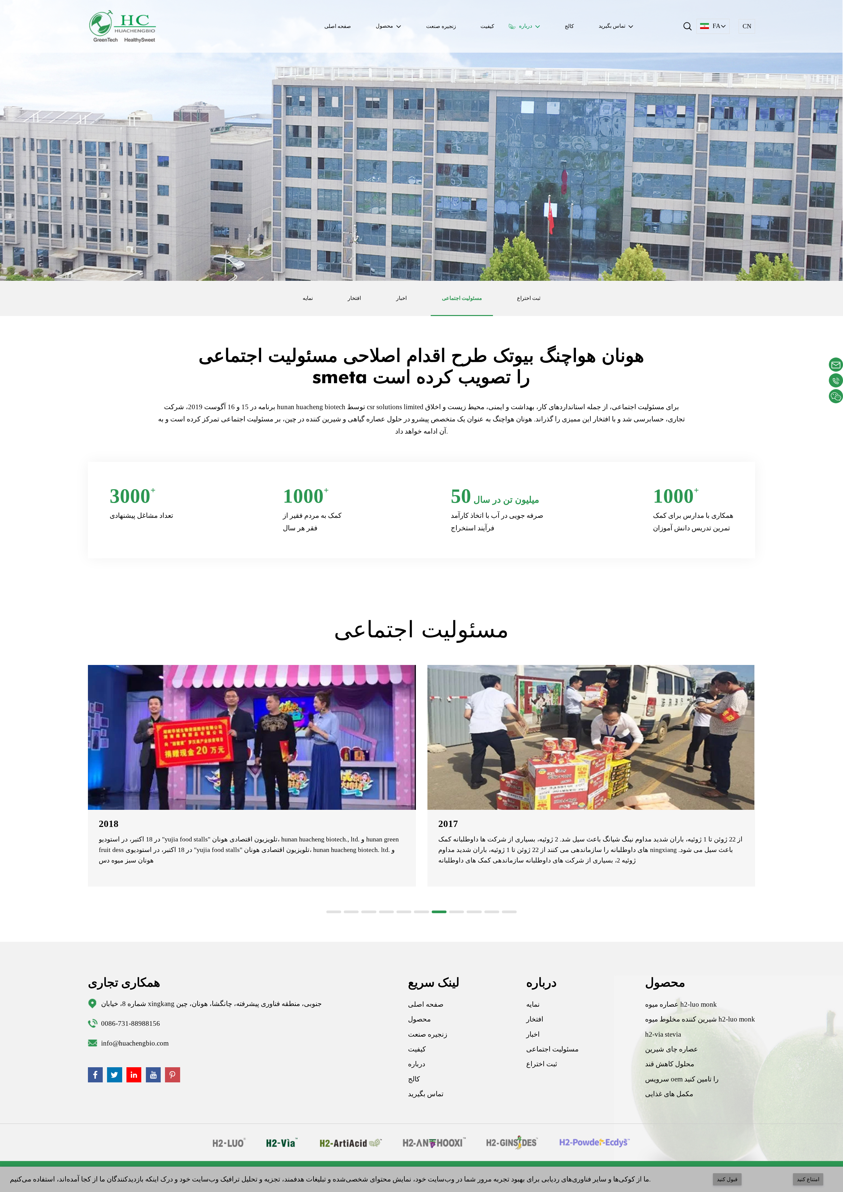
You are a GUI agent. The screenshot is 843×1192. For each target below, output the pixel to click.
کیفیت (487, 26)
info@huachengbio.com (135, 1043)
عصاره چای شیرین (671, 1049)
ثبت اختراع (528, 298)
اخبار (401, 298)
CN (747, 26)
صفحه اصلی (337, 26)
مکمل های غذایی (669, 1094)
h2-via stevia (663, 1034)
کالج (569, 26)
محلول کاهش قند (669, 1064)
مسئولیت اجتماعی (462, 298)
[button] (333, 912)
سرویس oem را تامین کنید (682, 1079)
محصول (419, 1019)
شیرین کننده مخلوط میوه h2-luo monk (700, 1019)
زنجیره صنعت (441, 26)
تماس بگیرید (426, 1094)
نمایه (308, 298)
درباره (416, 1064)
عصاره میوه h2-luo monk (681, 1004)
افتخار (354, 298)
